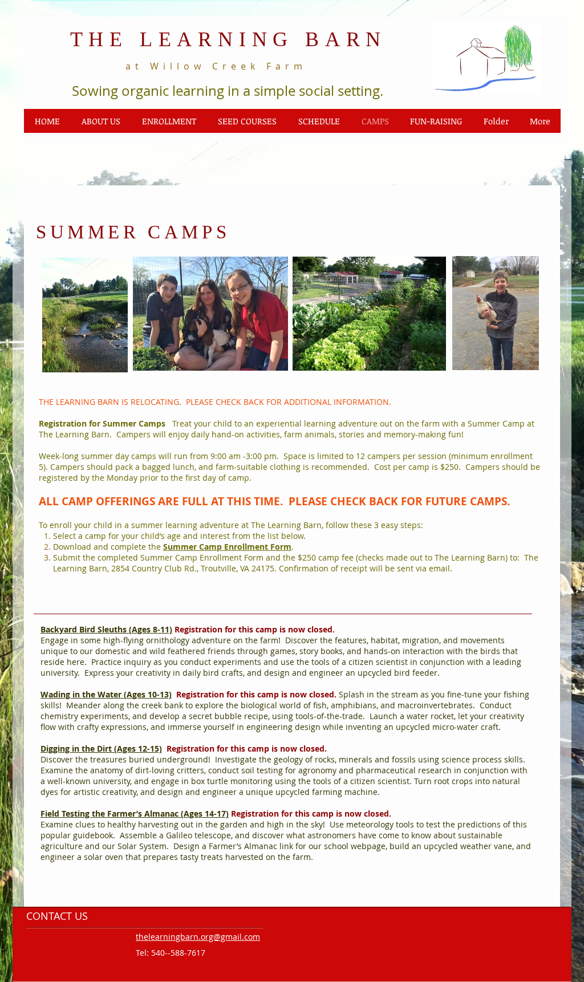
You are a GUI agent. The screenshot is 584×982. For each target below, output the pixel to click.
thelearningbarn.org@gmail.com (198, 936)
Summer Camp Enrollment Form (227, 546)
